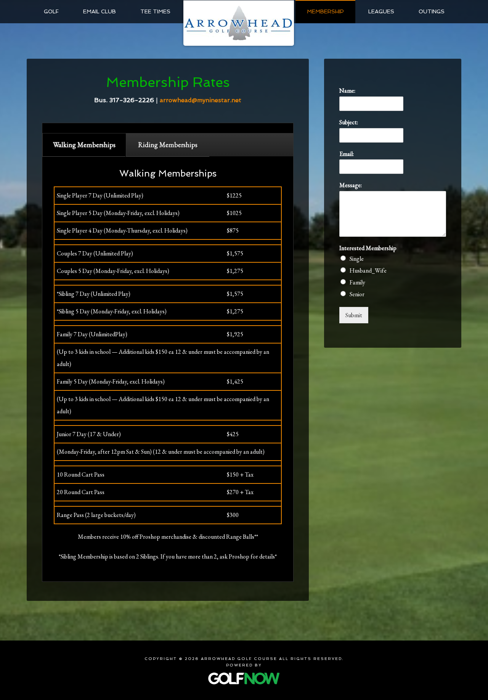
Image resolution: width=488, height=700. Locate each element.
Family (357, 282)
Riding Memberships (167, 144)
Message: (350, 185)
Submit (353, 315)
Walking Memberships (84, 144)
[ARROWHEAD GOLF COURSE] (238, 23)
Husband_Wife (368, 271)
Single (357, 259)
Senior (357, 294)
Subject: (348, 122)
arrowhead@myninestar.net (200, 100)
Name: (347, 91)
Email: (346, 154)
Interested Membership (367, 248)
